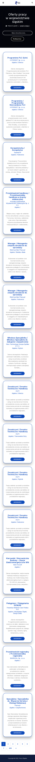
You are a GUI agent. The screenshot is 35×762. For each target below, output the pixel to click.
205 (10, 748)
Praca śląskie (12, 26)
